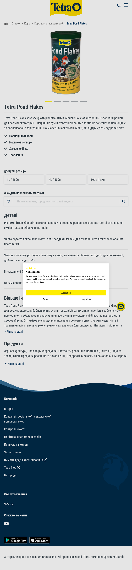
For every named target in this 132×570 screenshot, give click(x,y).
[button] (31, 269)
